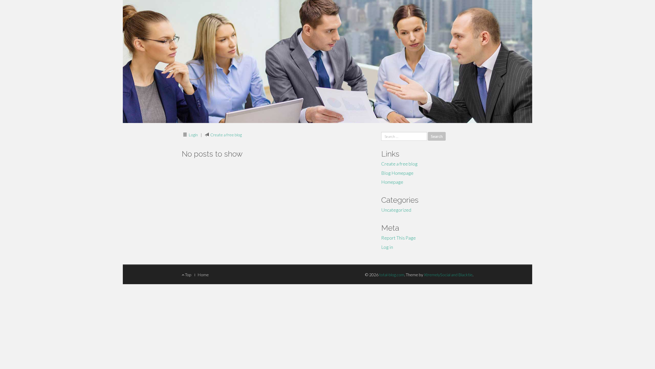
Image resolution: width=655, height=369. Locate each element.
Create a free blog (226, 134)
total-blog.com (391, 274)
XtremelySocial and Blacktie (448, 274)
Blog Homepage (397, 173)
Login (193, 134)
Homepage (392, 182)
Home (203, 274)
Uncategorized (396, 210)
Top (187, 274)
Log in (387, 247)
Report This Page (398, 238)
